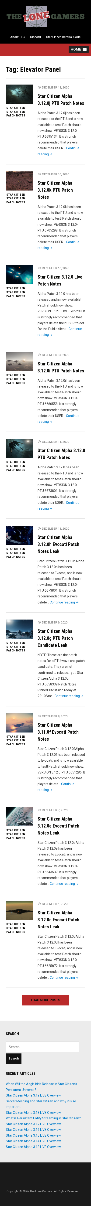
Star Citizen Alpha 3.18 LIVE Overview (33, 1112)
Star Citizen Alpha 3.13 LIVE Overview (33, 1147)
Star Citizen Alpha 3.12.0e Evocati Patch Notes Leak (58, 826)
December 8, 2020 (54, 716)
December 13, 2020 (55, 355)
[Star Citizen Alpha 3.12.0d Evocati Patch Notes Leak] (19, 910)
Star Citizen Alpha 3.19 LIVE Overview (33, 1095)
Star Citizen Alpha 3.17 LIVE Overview (33, 1124)
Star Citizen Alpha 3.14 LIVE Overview (33, 1141)
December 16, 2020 (55, 174)
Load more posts (45, 1000)
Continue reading (64, 602)
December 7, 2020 (54, 810)
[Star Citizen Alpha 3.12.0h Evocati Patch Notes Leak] (19, 535)
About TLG (17, 37)
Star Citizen (15, 107)
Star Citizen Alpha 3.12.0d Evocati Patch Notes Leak (58, 920)
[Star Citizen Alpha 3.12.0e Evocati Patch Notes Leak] (19, 816)
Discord (35, 37)
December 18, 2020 (55, 87)
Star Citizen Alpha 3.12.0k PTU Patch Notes (55, 190)
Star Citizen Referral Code (63, 37)
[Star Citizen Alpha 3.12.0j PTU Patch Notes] (19, 93)
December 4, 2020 (54, 904)
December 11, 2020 (55, 441)
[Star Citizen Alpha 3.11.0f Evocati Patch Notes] (19, 722)
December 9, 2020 (54, 622)
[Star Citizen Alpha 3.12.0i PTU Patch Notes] (19, 361)
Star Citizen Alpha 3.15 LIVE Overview (33, 1135)
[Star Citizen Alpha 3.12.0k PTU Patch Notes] (19, 180)
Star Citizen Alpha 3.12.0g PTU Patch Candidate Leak (55, 638)
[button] (79, 49)
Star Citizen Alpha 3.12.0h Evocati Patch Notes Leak (58, 544)
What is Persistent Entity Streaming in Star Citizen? (43, 1118)
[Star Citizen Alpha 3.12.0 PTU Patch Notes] (19, 448)
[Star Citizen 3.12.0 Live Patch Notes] (19, 274)
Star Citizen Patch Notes (15, 113)
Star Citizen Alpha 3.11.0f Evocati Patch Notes (58, 732)
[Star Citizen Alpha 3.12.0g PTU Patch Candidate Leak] (19, 628)
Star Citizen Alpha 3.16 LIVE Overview (33, 1129)
